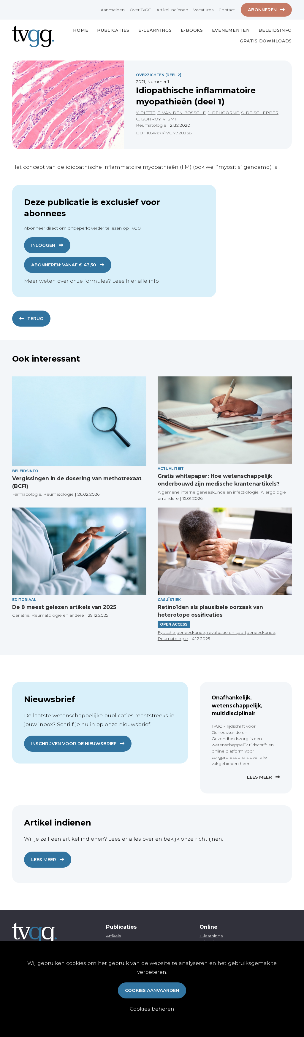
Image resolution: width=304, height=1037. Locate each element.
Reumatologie (151, 125)
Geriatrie (20, 615)
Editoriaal (24, 599)
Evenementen (231, 30)
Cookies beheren (152, 1009)
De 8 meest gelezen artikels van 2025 (64, 607)
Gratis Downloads (266, 41)
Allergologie (273, 492)
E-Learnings (155, 30)
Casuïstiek (169, 599)
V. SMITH (172, 119)
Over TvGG (140, 9)
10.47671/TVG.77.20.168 (169, 133)
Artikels (113, 936)
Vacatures (203, 9)
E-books (192, 30)
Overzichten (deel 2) (158, 75)
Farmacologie (26, 494)
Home (80, 30)
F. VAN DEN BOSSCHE (181, 112)
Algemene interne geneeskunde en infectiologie (208, 492)
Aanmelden (113, 9)
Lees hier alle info (135, 281)
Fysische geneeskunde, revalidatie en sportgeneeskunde (216, 632)
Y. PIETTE (145, 112)
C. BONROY (148, 119)
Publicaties (113, 30)
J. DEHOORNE (223, 112)
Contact (226, 9)
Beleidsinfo (275, 30)
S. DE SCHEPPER (259, 112)
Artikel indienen (172, 9)
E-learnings (211, 936)
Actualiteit (171, 468)
